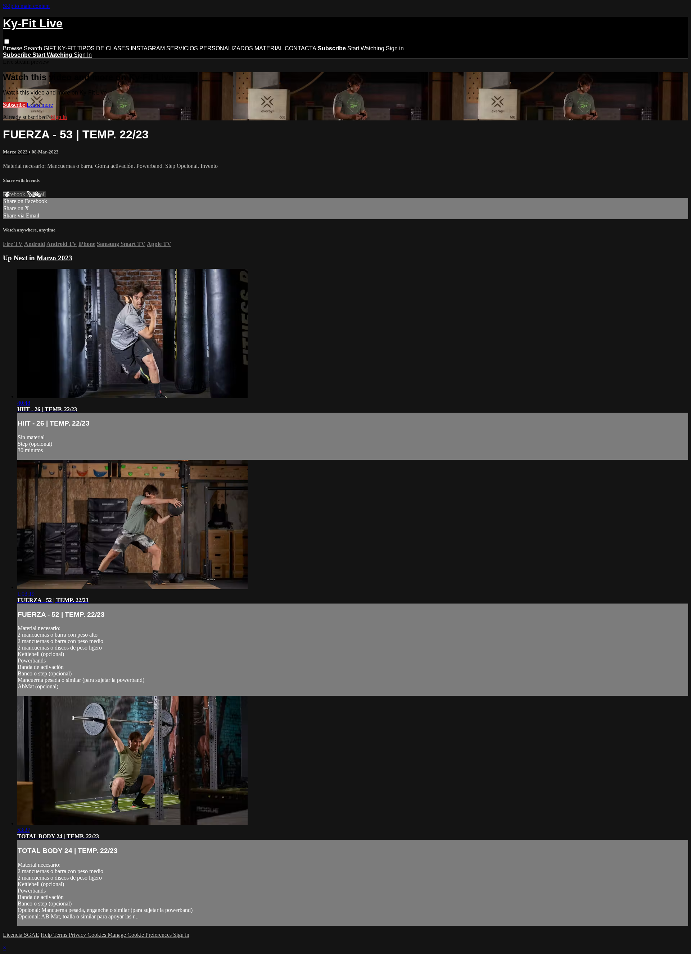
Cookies (97, 935)
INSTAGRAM (148, 48)
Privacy (78, 935)
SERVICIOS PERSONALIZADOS (209, 48)
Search (34, 48)
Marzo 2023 (16, 152)
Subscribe (15, 105)
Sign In (83, 55)
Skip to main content (26, 6)
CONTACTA (300, 48)
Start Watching (366, 48)
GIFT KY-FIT (60, 48)
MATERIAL (268, 48)
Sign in (395, 48)
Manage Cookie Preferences (140, 935)
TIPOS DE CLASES (103, 48)
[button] (6, 41)
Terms (61, 935)
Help (47, 935)
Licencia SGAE (21, 935)
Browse (13, 48)
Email (39, 194)
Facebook (15, 194)
